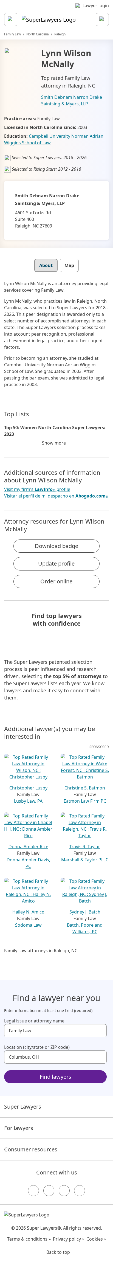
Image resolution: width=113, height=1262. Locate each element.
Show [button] (54, 443)
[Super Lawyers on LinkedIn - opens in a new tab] (79, 1190)
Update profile (56, 563)
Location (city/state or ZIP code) (37, 1047)
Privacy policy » (68, 1239)
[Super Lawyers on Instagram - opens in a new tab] (48, 1190)
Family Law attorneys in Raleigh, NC (40, 951)
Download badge (56, 546)
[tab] (46, 265)
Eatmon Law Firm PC (85, 801)
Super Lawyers (22, 1106)
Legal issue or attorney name (34, 1021)
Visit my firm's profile (37, 489)
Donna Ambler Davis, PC (28, 863)
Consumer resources (30, 1149)
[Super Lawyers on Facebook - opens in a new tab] (33, 1190)
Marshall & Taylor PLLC (84, 860)
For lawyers (18, 1128)
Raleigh (60, 34)
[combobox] (55, 1030)
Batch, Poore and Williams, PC (85, 928)
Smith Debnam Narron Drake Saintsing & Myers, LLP (71, 100)
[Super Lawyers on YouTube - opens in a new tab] (64, 1190)
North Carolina (37, 34)
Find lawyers (55, 1076)
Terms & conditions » (29, 1239)
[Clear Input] (100, 1030)
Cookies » (96, 1239)
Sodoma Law (28, 925)
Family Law (12, 34)
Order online (56, 581)
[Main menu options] (10, 19)
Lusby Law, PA (28, 801)
